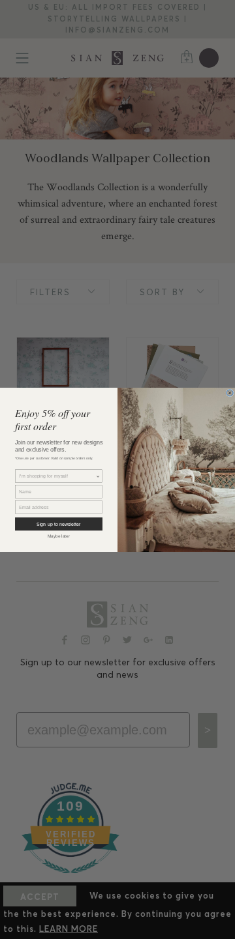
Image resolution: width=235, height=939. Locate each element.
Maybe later (59, 536)
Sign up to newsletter (58, 524)
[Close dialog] (230, 392)
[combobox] (57, 476)
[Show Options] (98, 476)
